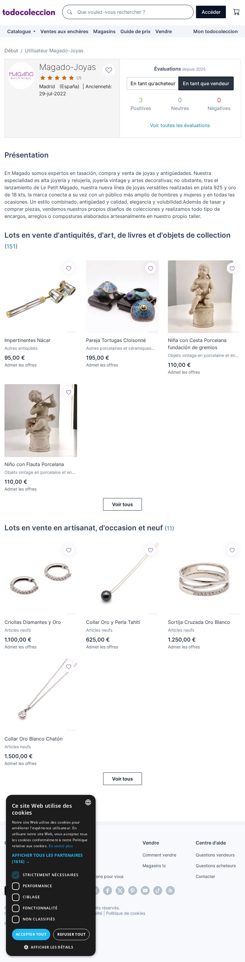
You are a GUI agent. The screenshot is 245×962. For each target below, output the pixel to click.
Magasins (104, 31)
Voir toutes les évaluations (180, 125)
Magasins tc (154, 865)
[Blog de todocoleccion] (170, 890)
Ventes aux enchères (64, 31)
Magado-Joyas (67, 67)
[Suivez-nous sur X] (120, 890)
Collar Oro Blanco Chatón (33, 739)
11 (169, 528)
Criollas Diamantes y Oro (32, 622)
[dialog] (51, 875)
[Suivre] (68, 268)
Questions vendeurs (215, 854)
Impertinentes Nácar (27, 340)
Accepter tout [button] (31, 934)
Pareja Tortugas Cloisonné (116, 340)
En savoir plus (61, 845)
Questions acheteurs (216, 865)
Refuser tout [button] (71, 934)
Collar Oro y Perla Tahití (113, 622)
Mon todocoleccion (215, 31)
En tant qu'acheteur (153, 83)
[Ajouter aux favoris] (108, 70)
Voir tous (122, 504)
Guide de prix (135, 31)
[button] (51, 858)
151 (11, 246)
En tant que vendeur (206, 83)
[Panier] (236, 12)
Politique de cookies (125, 913)
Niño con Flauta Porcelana (34, 464)
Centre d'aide (211, 843)
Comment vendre (159, 854)
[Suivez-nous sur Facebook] (107, 890)
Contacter (205, 876)
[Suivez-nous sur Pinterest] (132, 890)
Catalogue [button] (19, 31)
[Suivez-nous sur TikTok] (157, 890)
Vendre (163, 31)
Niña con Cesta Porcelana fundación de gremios (197, 343)
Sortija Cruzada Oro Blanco (199, 622)
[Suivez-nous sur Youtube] (145, 890)
